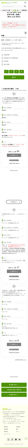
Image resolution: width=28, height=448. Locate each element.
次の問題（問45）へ (14, 394)
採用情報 (6, 429)
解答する (14, 77)
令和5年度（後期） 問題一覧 (14, 389)
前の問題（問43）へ (14, 384)
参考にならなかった (14, 160)
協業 (17, 429)
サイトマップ (7, 434)
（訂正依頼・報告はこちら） (6, 44)
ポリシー (18, 431)
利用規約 (6, 431)
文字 (16, 40)
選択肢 (2, 40)
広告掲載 (18, 426)
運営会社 (6, 426)
